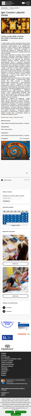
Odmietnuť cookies (21, 412)
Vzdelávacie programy (7, 364)
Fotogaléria (4, 368)
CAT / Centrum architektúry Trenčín (11, 358)
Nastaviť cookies (15, 414)
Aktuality (3, 353)
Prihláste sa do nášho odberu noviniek (13, 196)
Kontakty (3, 373)
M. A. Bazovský (5, 357)
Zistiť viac (15, 263)
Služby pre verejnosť (7, 366)
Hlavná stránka (4, 7)
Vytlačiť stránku (7, 180)
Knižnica (3, 375)
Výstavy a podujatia (14, 7)
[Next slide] (30, 158)
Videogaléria (4, 369)
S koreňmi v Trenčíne (7, 360)
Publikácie (4, 371)
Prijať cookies (9, 412)
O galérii (3, 355)
